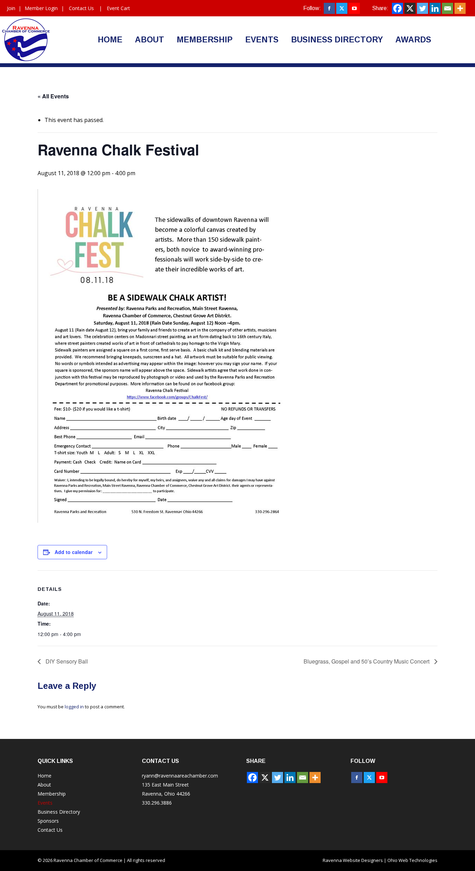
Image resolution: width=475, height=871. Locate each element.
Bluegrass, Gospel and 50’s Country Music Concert (367, 661)
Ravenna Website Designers (353, 860)
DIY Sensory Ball (66, 661)
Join (11, 8)
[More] (460, 8)
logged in (74, 706)
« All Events (53, 96)
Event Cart (118, 8)
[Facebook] (397, 8)
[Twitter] (422, 8)
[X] (410, 8)
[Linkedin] (435, 8)
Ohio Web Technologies (412, 860)
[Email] (447, 8)
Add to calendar (73, 551)
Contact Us (81, 8)
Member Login (41, 8)
